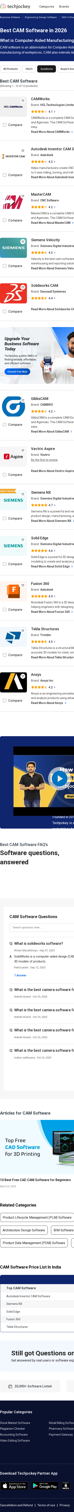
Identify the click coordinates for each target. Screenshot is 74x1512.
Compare (15, 125)
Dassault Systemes (53, 291)
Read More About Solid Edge (50, 566)
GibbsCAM (39, 398)
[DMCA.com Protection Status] (66, 1489)
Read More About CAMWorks (50, 131)
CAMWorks (40, 99)
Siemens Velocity (45, 240)
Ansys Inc (46, 681)
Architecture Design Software (24, 1230)
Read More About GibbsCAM (50, 431)
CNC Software (49, 200)
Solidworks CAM (44, 285)
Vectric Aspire (43, 449)
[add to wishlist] (22, 100)
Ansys (36, 674)
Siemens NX (41, 492)
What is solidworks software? (38, 943)
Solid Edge (39, 538)
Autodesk (46, 155)
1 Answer (20, 975)
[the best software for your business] (15, 8)
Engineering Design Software (41, 17)
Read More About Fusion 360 (50, 611)
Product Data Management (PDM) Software (34, 1243)
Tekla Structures (45, 629)
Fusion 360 (40, 583)
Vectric (45, 455)
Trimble (45, 635)
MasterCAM (41, 194)
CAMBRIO (46, 405)
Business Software (10, 17)
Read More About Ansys (47, 703)
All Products (10, 68)
